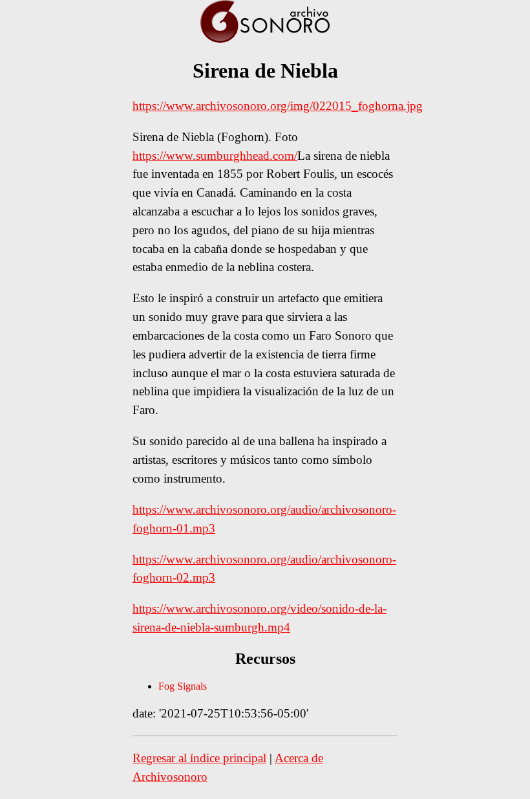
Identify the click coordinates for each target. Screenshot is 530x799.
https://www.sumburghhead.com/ (214, 155)
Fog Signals (182, 686)
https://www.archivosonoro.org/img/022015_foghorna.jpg (277, 106)
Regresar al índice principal (199, 758)
